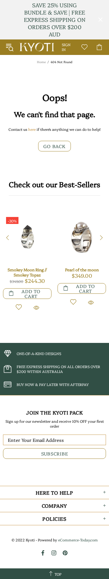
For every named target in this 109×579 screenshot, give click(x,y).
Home (41, 62)
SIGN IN (66, 47)
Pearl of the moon (82, 269)
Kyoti (36, 47)
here (32, 129)
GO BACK (54, 146)
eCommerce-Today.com (78, 539)
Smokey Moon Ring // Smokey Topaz (27, 272)
